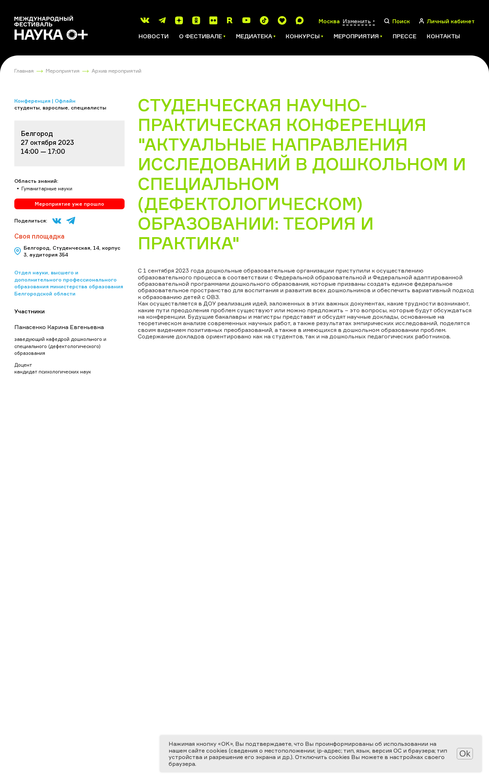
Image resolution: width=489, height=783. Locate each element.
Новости (154, 36)
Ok (464, 753)
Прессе (404, 36)
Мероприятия (62, 71)
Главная (24, 71)
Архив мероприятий (116, 71)
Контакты (443, 36)
